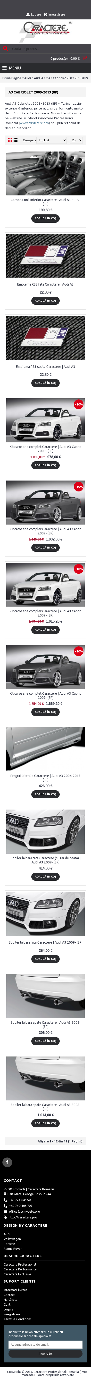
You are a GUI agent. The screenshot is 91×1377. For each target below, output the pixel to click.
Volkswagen (12, 1239)
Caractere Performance (20, 1269)
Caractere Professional (20, 1264)
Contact (9, 1294)
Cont (7, 1304)
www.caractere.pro (34, 123)
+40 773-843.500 (20, 1200)
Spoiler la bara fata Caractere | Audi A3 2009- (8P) (46, 942)
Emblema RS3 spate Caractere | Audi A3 (45, 367)
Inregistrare (12, 1314)
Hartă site (10, 1299)
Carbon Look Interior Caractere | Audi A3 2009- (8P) (46, 202)
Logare (9, 1309)
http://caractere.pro (23, 1217)
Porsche (9, 1243)
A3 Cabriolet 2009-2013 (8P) (68, 78)
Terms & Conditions (18, 1319)
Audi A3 (39, 78)
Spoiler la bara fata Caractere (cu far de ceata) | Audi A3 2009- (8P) (46, 860)
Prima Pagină (11, 78)
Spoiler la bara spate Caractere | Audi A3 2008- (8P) (46, 1025)
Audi (27, 78)
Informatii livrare (15, 1290)
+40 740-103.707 (20, 1206)
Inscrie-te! (45, 1353)
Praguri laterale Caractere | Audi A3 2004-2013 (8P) (45, 778)
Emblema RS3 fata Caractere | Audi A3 (45, 284)
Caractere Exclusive (17, 1274)
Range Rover (13, 1248)
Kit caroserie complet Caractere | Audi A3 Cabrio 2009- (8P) (46, 449)
